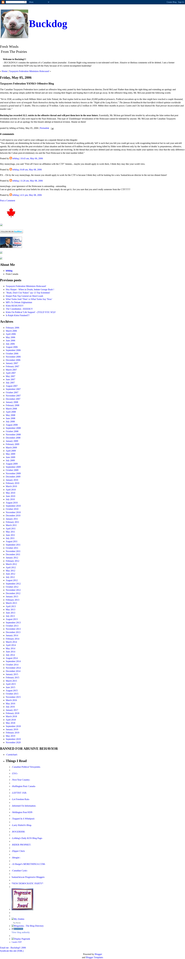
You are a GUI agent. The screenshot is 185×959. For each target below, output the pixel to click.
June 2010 (10, 496)
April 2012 (11, 567)
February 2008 (12, 405)
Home (4, 71)
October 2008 (12, 431)
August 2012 (12, 580)
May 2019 (10, 736)
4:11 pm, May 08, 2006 (31, 195)
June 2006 (10, 340)
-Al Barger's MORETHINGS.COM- (28, 864)
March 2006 (11, 331)
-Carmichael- (12, 754)
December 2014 (13, 671)
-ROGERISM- (18, 831)
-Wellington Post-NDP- (22, 812)
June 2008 (10, 418)
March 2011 (11, 525)
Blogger (98, 954)
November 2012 (13, 590)
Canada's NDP (17, 942)
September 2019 (13, 739)
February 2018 (12, 713)
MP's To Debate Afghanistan (19, 302)
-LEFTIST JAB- (19, 793)
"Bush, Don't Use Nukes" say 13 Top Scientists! (28, 292)
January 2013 (12, 596)
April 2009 (11, 450)
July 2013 (10, 616)
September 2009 (13, 467)
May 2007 (10, 376)
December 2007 (13, 399)
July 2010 (10, 499)
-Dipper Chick (18, 851)
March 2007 (11, 370)
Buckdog (48, 23)
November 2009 (13, 473)
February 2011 (12, 522)
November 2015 (13, 697)
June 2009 (10, 457)
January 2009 (12, 441)
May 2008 (10, 415)
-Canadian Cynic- (20, 870)
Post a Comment (7, 200)
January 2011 (12, 519)
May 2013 (10, 609)
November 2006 (13, 356)
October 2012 (12, 587)
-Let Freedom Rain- (21, 799)
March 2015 (11, 681)
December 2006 (13, 360)
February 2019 (12, 732)
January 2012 (12, 557)
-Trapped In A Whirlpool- (23, 818)
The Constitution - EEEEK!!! (19, 309)
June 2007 (10, 379)
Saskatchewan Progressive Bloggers (28, 877)
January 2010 (12, 480)
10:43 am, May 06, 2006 (31, 158)
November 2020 (13, 742)
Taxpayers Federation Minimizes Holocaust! (29, 71)
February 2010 (12, 483)
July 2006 (10, 344)
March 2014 (11, 642)
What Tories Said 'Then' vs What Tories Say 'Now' (29, 299)
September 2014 (13, 661)
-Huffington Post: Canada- (24, 786)
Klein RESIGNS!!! (14, 305)
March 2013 (11, 603)
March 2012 (11, 564)
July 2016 (10, 706)
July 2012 (10, 577)
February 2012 (12, 561)
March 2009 (11, 447)
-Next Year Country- (21, 780)
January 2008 (12, 402)
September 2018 (13, 726)
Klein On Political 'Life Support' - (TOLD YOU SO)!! (31, 312)
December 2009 (13, 476)
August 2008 (12, 425)
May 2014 (10, 648)
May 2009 (10, 454)
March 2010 (11, 486)
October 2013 (12, 625)
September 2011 (13, 544)
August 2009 (12, 464)
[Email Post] (51, 128)
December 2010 (13, 515)
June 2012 (10, 574)
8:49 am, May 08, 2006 (31, 169)
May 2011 (10, 531)
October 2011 (12, 548)
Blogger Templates (94, 957)
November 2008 (13, 434)
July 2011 (10, 538)
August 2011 (11, 541)
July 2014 (10, 655)
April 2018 (11, 719)
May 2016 (10, 703)
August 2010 (12, 502)
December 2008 (13, 437)
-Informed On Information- (24, 806)
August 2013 (12, 619)
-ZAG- (15, 773)
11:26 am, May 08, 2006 (31, 180)
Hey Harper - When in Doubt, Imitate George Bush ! (30, 289)
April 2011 (11, 528)
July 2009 (10, 460)
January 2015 (12, 674)
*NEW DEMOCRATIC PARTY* (27, 883)
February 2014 (12, 639)
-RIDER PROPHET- (21, 844)
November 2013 (13, 629)
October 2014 (12, 664)
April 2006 (11, 334)
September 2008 (13, 428)
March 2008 (11, 408)
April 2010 (11, 489)
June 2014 (10, 651)
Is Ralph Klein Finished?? (17, 315)
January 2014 (12, 635)
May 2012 (10, 570)
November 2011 (13, 551)
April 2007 (11, 373)
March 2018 (11, 716)
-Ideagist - (16, 857)
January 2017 (12, 710)
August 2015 (12, 690)
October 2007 (12, 392)
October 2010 (12, 509)
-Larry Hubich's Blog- (22, 825)
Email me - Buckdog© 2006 (13, 947)
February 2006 (12, 327)
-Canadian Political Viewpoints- (26, 767)
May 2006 (10, 337)
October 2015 (12, 693)
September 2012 (13, 583)
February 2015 (12, 677)
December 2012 (13, 593)
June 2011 (10, 535)
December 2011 (13, 554)
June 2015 (10, 687)
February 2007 (12, 366)
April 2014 (11, 645)
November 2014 (13, 668)
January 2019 (12, 729)
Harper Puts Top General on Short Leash (24, 296)
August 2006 (12, 347)
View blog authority (21, 932)
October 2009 (12, 470)
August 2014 (12, 658)
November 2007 (13, 395)
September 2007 (13, 389)
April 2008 (11, 412)
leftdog (15, 158)
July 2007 (10, 382)
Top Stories (17, 923)
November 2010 (13, 512)
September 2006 (13, 350)
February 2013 (12, 600)
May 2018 (10, 723)
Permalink (44, 128)
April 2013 (11, 606)
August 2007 (12, 386)
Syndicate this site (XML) (12, 951)
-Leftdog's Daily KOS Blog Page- (27, 838)
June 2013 (10, 612)
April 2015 (11, 684)
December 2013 (13, 632)
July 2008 (10, 421)
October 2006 (12, 353)
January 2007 (12, 363)
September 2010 (13, 506)
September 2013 (13, 622)
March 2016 (11, 700)
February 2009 (12, 444)
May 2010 (10, 493)
